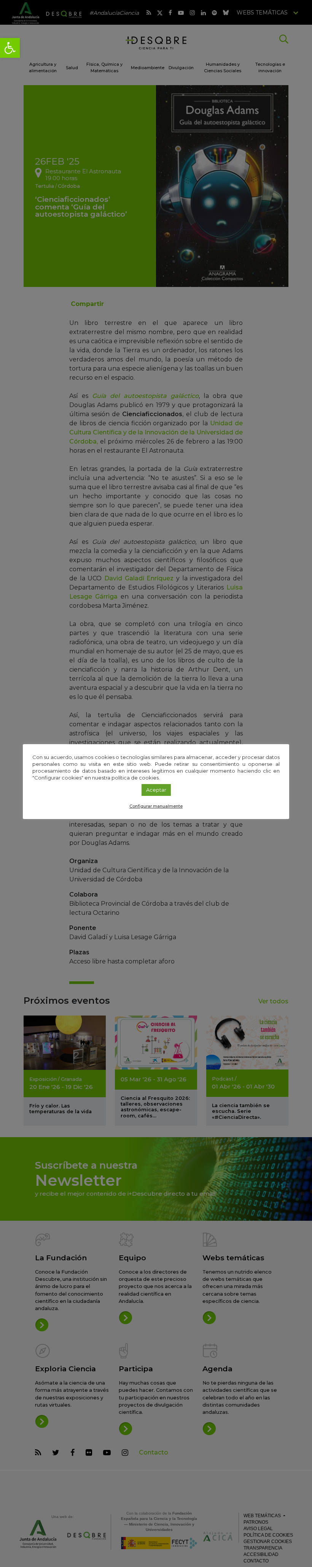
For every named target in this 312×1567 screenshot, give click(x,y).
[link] (10, 48)
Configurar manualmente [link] (156, 806)
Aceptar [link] (156, 790)
